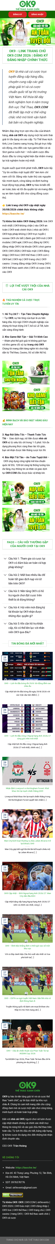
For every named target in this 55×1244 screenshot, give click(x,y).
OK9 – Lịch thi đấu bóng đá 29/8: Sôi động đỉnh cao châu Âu (27, 684)
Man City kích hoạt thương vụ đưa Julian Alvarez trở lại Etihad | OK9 (27, 842)
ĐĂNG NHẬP (37, 14)
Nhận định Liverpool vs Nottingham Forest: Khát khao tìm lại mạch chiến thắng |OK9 (27, 789)
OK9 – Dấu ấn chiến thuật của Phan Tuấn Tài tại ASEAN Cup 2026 (27, 1052)
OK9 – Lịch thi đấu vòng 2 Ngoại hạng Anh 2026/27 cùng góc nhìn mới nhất (27, 737)
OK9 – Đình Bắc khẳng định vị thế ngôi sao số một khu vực (27, 947)
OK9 (11, 71)
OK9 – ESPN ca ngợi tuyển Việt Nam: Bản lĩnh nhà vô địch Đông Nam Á (27, 999)
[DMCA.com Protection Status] (12, 1194)
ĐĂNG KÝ (17, 14)
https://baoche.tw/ (26, 1167)
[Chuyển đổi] (5, 559)
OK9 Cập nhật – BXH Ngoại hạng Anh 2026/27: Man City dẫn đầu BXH (27, 894)
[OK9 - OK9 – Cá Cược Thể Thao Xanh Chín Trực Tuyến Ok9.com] (27, 5)
